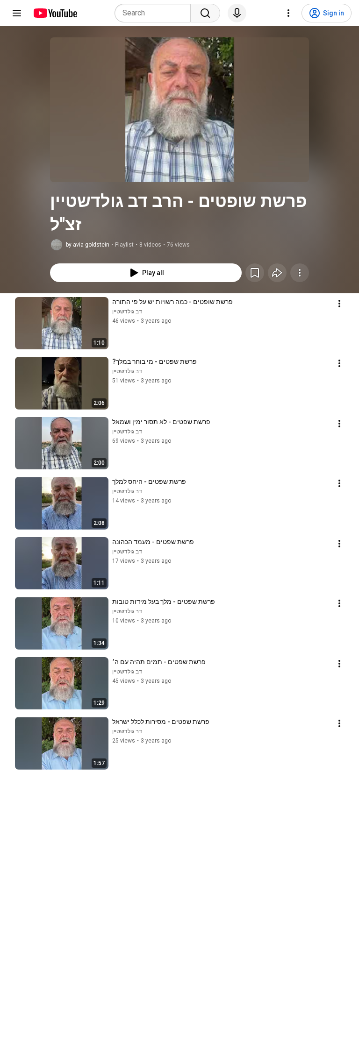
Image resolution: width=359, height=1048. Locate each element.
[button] (179, 109)
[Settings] (288, 13)
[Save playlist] (254, 272)
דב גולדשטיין (127, 311)
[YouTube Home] (55, 13)
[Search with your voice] (237, 13)
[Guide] (16, 13)
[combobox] (155, 13)
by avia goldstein (87, 244)
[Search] (205, 13)
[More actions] (299, 272)
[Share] (277, 272)
